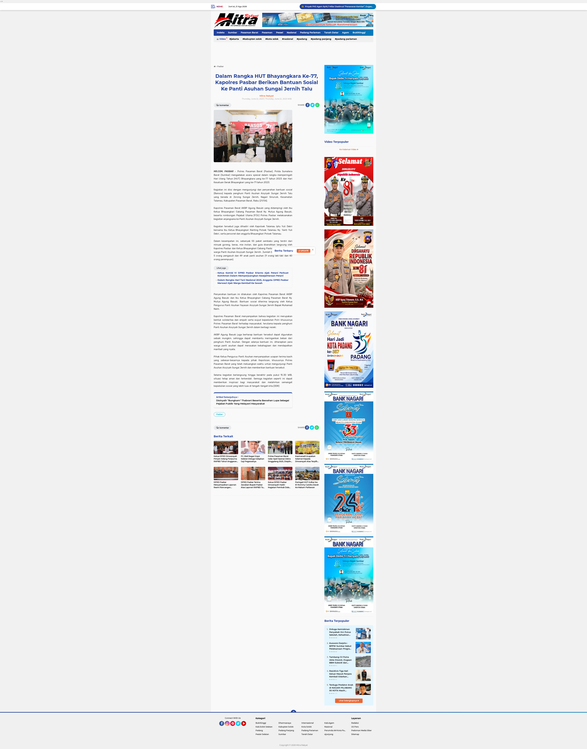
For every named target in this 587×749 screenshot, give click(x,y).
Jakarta (235, 39)
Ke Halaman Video (348, 149)
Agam (345, 32)
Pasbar (219, 414)
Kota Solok (272, 39)
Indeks (220, 32)
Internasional (307, 723)
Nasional (291, 32)
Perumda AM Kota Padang (335, 730)
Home (219, 6)
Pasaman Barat (249, 32)
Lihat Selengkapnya (348, 700)
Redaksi (355, 723)
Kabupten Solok (253, 39)
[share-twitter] (312, 105)
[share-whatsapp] (317, 105)
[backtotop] (293, 712)
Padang (302, 39)
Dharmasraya (285, 723)
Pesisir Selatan (262, 734)
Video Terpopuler (336, 142)
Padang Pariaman (310, 32)
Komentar (224, 105)
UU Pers (355, 727)
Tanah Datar (331, 32)
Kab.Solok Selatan (264, 727)
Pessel (279, 32)
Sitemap (355, 734)
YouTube (245, 727)
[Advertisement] (293, 52)
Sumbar (232, 32)
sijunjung (328, 734)
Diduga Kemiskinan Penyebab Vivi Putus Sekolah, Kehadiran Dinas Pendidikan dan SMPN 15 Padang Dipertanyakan (339, 6)
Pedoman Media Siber (361, 730)
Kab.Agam (329, 723)
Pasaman (267, 32)
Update (304, 251)
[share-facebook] (307, 105)
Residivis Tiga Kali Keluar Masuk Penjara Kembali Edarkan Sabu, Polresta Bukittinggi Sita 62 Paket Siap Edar (340, 674)
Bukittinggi (359, 32)
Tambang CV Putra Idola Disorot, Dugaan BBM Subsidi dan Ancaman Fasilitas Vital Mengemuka (340, 660)
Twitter (239, 727)
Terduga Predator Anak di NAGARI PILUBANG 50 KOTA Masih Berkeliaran (341, 688)
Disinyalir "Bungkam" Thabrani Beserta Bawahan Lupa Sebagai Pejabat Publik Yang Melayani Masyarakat (252, 402)
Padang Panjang (321, 39)
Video (222, 39)
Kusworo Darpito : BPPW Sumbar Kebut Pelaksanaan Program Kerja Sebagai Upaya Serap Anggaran (340, 646)
